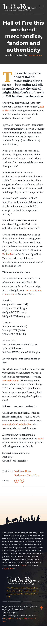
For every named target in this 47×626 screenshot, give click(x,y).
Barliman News (22, 471)
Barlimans (20, 475)
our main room (10, 380)
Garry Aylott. (8, 618)
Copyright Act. (8, 568)
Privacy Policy (21, 618)
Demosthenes (34, 55)
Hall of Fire (8, 254)
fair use (23, 565)
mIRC (41, 438)
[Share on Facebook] (22, 481)
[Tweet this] (16, 481)
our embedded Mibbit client (17, 424)
